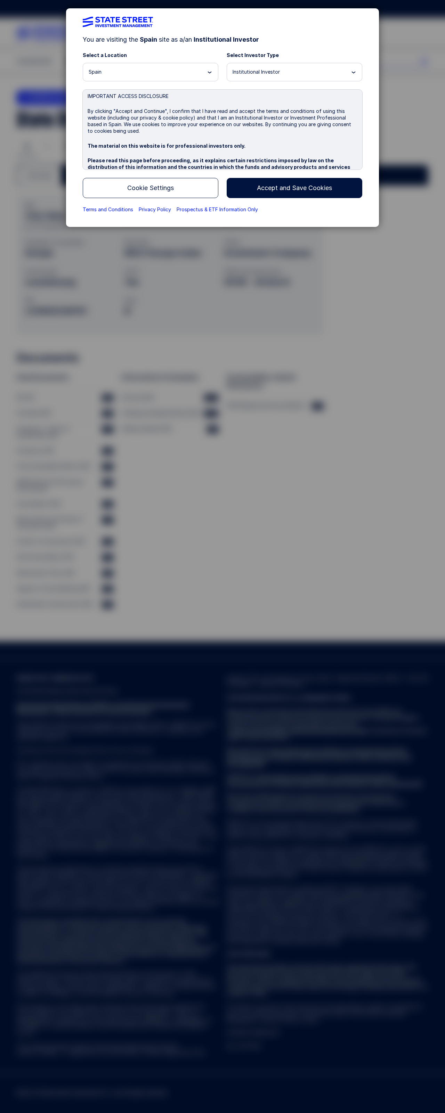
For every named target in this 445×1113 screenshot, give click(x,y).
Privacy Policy (155, 209)
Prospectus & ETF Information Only (217, 209)
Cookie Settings (150, 187)
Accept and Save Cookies (294, 187)
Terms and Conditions (108, 209)
